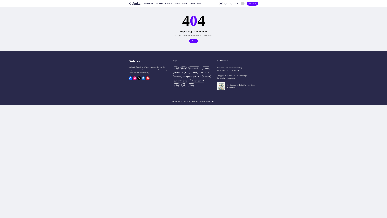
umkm (176, 85)
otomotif (177, 77)
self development (197, 81)
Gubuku (135, 3)
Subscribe (252, 3)
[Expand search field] (242, 3)
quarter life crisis (180, 81)
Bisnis (183, 68)
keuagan (206, 68)
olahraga (204, 72)
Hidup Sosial (194, 68)
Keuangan (177, 72)
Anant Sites (210, 101)
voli (183, 85)
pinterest (206, 77)
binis (176, 68)
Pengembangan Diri (191, 77)
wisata (191, 85)
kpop (187, 72)
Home (194, 41)
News (195, 72)
